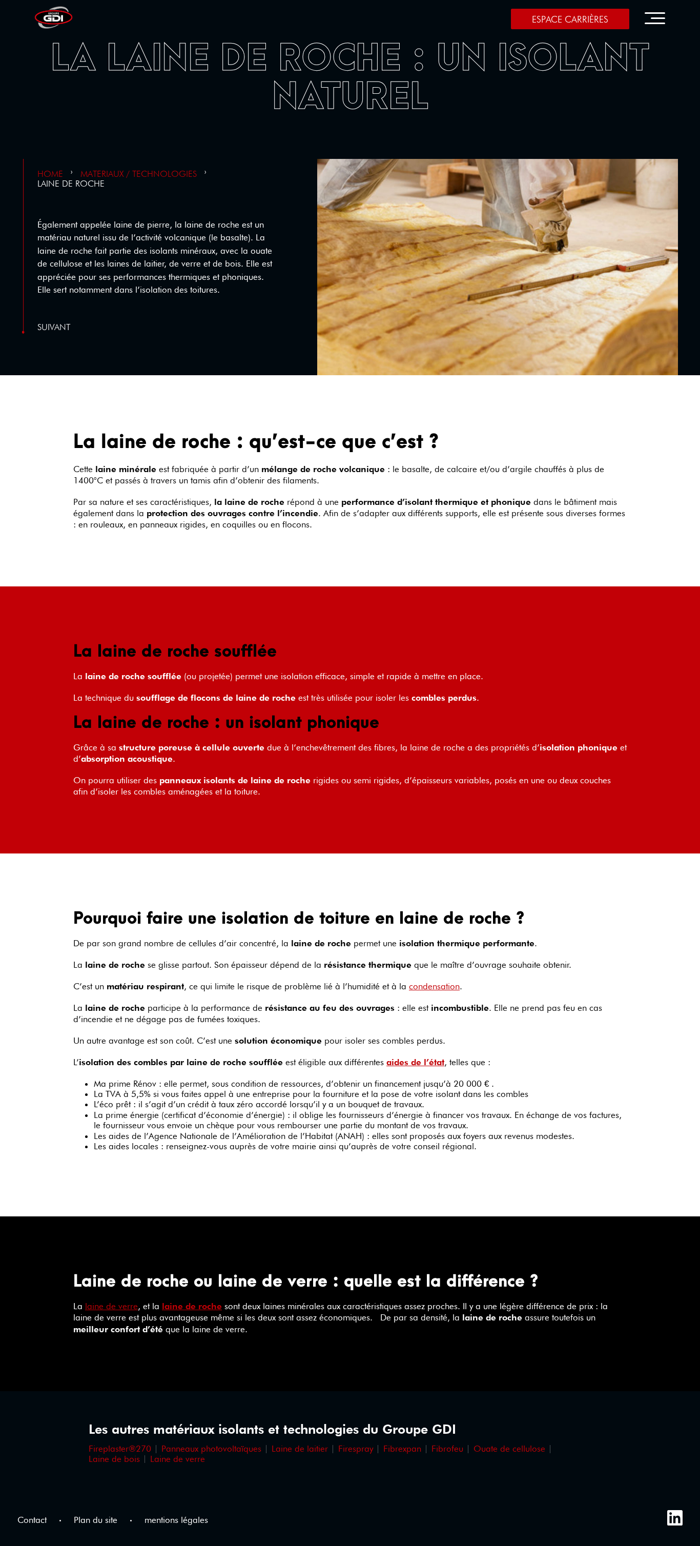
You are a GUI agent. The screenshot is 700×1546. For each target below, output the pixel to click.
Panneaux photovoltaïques (211, 1449)
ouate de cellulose (509, 1449)
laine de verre (111, 1306)
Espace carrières (570, 19)
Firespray (355, 1449)
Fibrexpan (402, 1449)
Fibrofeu (447, 1449)
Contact (32, 1520)
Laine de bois (114, 1459)
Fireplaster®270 (120, 1449)
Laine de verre (177, 1459)
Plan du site (95, 1520)
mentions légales (176, 1520)
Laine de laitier (300, 1449)
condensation (434, 986)
